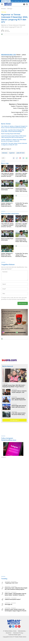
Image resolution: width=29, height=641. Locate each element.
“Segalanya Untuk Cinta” (11, 583)
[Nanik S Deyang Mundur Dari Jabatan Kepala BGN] (6, 399)
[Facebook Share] (13, 158)
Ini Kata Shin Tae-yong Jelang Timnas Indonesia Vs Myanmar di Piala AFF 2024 (14, 144)
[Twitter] (13, 626)
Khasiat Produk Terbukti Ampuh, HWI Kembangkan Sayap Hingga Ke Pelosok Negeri (15, 610)
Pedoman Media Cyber (15, 634)
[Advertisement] (14, 478)
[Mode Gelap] (24, 4)
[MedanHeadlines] (8, 4)
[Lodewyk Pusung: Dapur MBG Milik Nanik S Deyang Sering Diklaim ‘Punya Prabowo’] (14, 375)
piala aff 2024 (20, 153)
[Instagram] (16, 626)
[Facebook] (10, 626)
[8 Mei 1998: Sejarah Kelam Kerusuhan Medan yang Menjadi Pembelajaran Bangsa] (6, 414)
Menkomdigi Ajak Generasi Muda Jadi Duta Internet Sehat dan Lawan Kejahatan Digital (19, 406)
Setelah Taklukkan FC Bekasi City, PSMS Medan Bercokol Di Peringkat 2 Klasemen (13, 140)
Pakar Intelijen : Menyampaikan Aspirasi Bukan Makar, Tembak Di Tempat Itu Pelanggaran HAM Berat (15, 594)
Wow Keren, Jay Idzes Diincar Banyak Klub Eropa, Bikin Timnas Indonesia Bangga (12, 130)
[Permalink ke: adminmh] (2, 30)
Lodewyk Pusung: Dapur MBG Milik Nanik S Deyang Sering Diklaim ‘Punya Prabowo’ (13, 385)
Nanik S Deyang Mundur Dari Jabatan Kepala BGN (19, 399)
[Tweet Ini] (17, 158)
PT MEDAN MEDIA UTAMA (9, 631)
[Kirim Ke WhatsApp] (26, 158)
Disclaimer (8, 633)
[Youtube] (19, 626)
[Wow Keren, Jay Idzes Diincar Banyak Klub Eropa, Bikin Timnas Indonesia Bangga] (21, 168)
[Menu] (2, 4)
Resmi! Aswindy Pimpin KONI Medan (10, 133)
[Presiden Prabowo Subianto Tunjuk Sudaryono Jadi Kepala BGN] (6, 392)
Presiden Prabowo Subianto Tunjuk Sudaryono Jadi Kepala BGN (19, 391)
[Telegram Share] (23, 158)
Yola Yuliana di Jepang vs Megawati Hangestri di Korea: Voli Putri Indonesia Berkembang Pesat (14, 126)
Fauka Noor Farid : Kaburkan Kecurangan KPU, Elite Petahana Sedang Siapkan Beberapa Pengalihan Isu (16, 588)
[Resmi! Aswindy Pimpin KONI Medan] (7, 183)
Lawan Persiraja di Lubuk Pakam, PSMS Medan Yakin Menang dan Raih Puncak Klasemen (13, 136)
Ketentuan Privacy (18, 633)
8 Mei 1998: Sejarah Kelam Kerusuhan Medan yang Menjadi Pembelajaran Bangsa (19, 413)
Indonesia (4, 153)
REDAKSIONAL (22, 631)
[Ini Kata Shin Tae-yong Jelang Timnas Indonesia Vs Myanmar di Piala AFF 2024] (21, 198)
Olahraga (3, 12)
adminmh (7, 30)
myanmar (12, 153)
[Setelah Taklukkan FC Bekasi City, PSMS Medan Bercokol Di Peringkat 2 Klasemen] (7, 198)
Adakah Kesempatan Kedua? (13, 599)
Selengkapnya (14, 420)
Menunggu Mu (8, 604)
